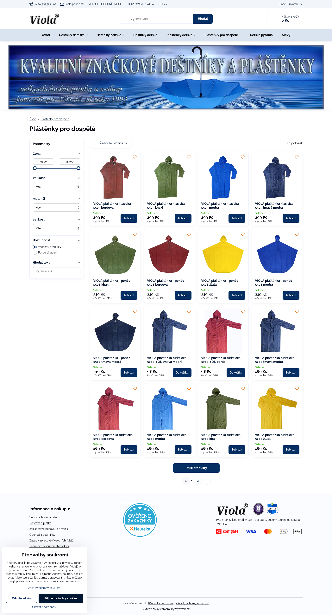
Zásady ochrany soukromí (192, 603)
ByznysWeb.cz (180, 609)
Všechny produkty (49, 246)
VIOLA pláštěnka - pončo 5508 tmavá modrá (111, 360)
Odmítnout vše (21, 598)
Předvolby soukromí (160, 603)
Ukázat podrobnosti (44, 607)
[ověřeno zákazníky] (139, 536)
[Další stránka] (207, 481)
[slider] (35, 168)
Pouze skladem (48, 252)
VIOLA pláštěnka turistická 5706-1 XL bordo (221, 360)
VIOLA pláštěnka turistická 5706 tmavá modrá (274, 360)
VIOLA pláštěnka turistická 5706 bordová (113, 437)
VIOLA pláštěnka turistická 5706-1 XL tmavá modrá (166, 360)
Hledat (203, 19)
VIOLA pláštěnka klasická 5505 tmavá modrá (274, 205)
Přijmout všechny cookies (60, 598)
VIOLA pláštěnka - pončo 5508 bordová (165, 282)
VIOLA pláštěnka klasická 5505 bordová (112, 205)
